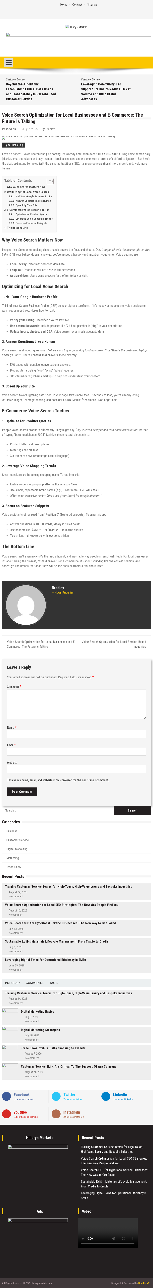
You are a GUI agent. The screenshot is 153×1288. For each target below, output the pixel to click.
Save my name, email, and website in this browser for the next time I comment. (59, 780)
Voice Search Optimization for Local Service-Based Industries (114, 644)
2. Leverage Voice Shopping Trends (33, 218)
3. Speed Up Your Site (25, 205)
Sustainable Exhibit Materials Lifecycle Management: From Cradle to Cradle (56, 941)
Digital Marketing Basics (37, 1011)
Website (12, 763)
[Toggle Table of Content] (48, 181)
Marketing (12, 858)
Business (11, 831)
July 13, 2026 (16, 928)
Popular (12, 983)
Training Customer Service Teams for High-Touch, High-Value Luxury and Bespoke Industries (68, 886)
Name (12, 728)
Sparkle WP (144, 1283)
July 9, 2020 (31, 1017)
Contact (77, 4)
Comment (14, 687)
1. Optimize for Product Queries (31, 214)
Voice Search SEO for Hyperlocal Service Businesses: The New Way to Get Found (60, 923)
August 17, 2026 (18, 910)
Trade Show (13, 867)
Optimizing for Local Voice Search (28, 192)
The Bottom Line (17, 228)
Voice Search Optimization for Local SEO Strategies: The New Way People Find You (61, 905)
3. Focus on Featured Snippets (30, 223)
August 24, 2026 (18, 892)
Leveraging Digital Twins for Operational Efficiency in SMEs (45, 960)
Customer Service (15, 79)
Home (63, 4)
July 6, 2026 (15, 947)
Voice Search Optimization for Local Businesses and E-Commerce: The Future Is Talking (41, 644)
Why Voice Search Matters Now (26, 187)
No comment (16, 896)
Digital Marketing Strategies (40, 1030)
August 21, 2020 (34, 1072)
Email (11, 745)
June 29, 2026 (17, 965)
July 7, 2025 (30, 129)
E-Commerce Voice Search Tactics (28, 210)
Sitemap (92, 4)
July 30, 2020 (32, 1035)
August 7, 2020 (33, 1053)
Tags (53, 983)
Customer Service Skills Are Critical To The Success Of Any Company (68, 1066)
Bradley (50, 129)
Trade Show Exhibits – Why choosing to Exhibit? (53, 1048)
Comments (34, 983)
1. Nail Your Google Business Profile (32, 196)
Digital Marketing (13, 145)
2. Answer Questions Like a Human (32, 200)
